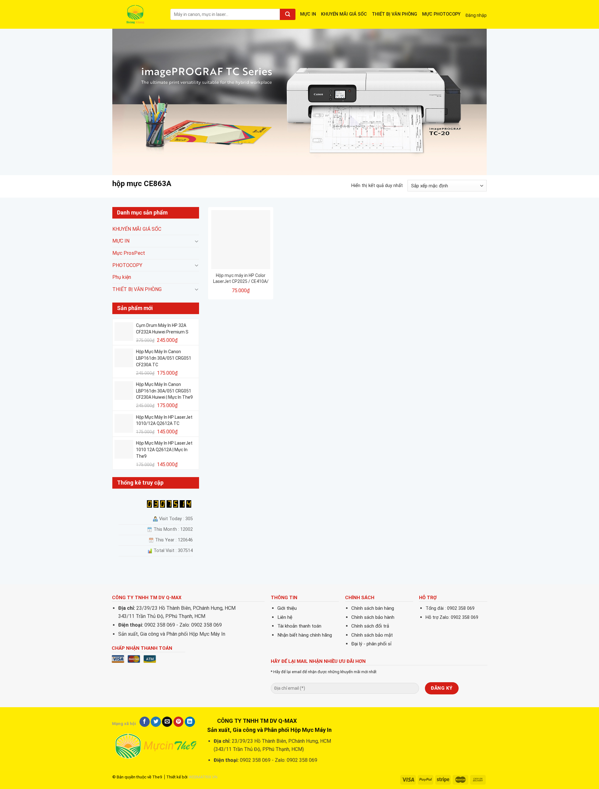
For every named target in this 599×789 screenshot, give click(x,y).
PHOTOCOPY (127, 265)
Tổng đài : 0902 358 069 (450, 608)
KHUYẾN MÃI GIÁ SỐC (344, 14)
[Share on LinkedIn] (190, 722)
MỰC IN (308, 14)
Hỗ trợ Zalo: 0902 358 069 (452, 617)
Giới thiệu (287, 608)
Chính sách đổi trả (370, 626)
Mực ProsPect (128, 253)
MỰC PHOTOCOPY (441, 14)
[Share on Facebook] (144, 722)
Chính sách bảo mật (372, 635)
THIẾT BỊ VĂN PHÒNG (394, 14)
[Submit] (287, 14)
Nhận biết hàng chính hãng (304, 635)
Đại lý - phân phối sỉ (371, 644)
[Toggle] (196, 241)
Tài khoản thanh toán (299, 626)
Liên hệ (284, 617)
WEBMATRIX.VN (202, 777)
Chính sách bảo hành (372, 617)
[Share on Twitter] (156, 722)
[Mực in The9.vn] (136, 14)
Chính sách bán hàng (372, 608)
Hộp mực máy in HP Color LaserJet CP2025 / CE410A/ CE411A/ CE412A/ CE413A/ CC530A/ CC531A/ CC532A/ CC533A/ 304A (241, 278)
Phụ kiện (121, 277)
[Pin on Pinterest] (178, 722)
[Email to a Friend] (167, 722)
